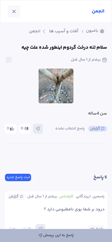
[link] (95, 31)
